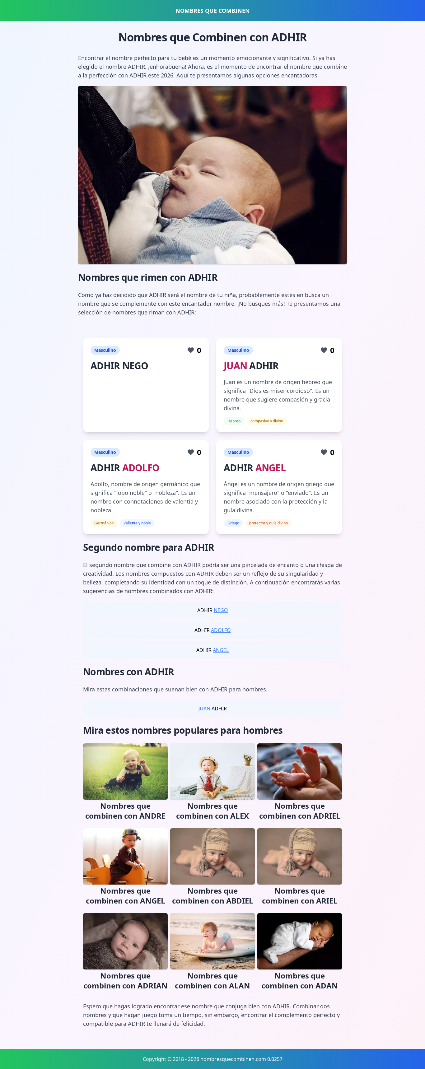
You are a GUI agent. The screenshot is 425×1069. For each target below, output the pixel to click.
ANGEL (270, 467)
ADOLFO (141, 467)
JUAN (235, 365)
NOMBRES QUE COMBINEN (212, 10)
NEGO (221, 610)
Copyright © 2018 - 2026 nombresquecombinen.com (204, 1059)
